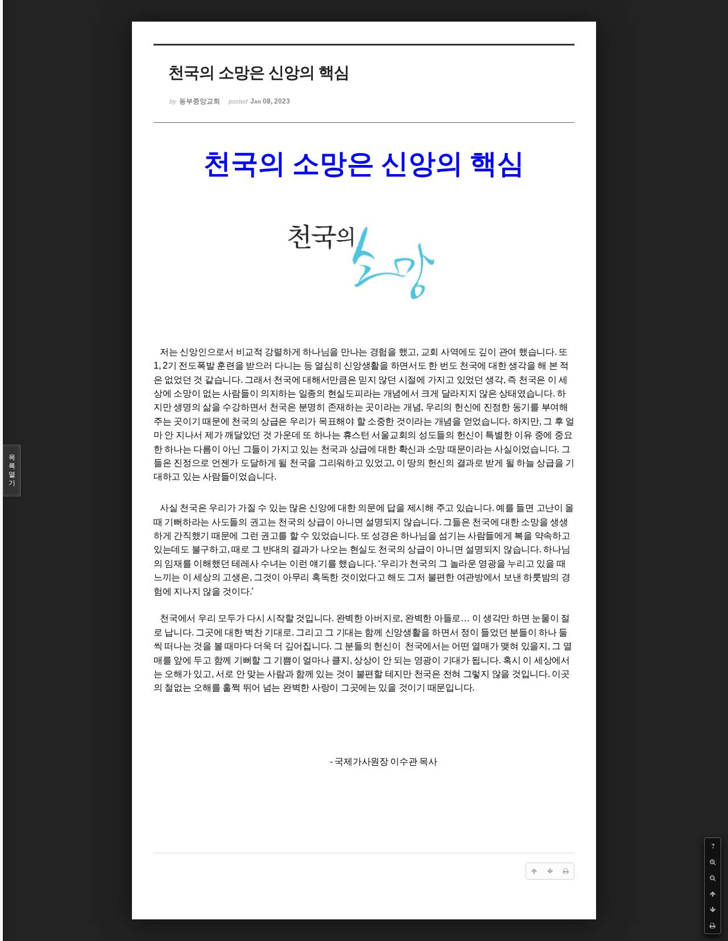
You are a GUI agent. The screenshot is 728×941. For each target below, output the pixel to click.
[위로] (713, 894)
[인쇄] (713, 926)
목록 (12, 470)
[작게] (713, 878)
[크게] (713, 862)
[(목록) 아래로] (713, 910)
